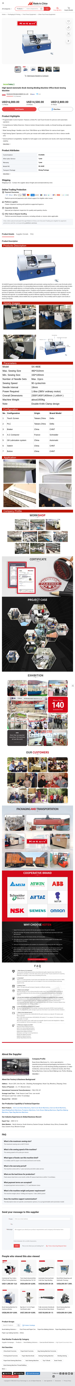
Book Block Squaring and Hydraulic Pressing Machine (64, 1280)
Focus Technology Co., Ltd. (24, 1380)
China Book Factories (10, 1351)
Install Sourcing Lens (11, 1376)
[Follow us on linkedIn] (54, 1376)
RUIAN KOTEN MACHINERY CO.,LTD (17, 94)
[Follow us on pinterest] (72, 1373)
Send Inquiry (19, 109)
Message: (10, 1229)
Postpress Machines (28, 1110)
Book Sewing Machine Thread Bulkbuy (15, 1365)
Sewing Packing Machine (45, 1356)
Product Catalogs (29, 1325)
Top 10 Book (46, 1360)
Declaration (58, 1380)
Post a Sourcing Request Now (56, 1246)
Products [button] (20, 9)
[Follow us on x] (63, 1373)
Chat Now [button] (57, 109)
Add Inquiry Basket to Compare (37, 76)
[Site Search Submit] (47, 9)
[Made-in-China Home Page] (37, 3)
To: (12, 1224)
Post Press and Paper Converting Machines (33, 1329)
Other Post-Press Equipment (46, 14)
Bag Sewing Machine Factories (47, 1351)
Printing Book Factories (11, 1356)
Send (16, 1246)
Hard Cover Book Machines (40, 1108)
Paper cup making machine (10, 1333)
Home (4, 14)
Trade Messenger (33, 1373)
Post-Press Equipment (29, 14)
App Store (7, 1373)
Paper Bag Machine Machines (18, 1112)
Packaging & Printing (14, 14)
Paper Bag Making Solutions (63, 1329)
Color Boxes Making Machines (46, 1110)
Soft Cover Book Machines (21, 1108)
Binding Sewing (62, 1356)
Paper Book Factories (27, 1351)
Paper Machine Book (28, 1356)
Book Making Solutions (9, 1329)
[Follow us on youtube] (69, 1373)
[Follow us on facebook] (60, 1373)
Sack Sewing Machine (32, 1360)
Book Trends (58, 1360)
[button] (3, 3)
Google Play (18, 1373)
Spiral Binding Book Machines (11, 1110)
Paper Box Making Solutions (46, 1329)
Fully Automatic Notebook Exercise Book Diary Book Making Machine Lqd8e (46, 1309)
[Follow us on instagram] (66, 1373)
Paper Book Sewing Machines (12, 1360)
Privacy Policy (67, 1380)
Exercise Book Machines (58, 1108)
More (3, 1369)
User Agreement (48, 1380)
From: (11, 1219)
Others (22, 1333)
